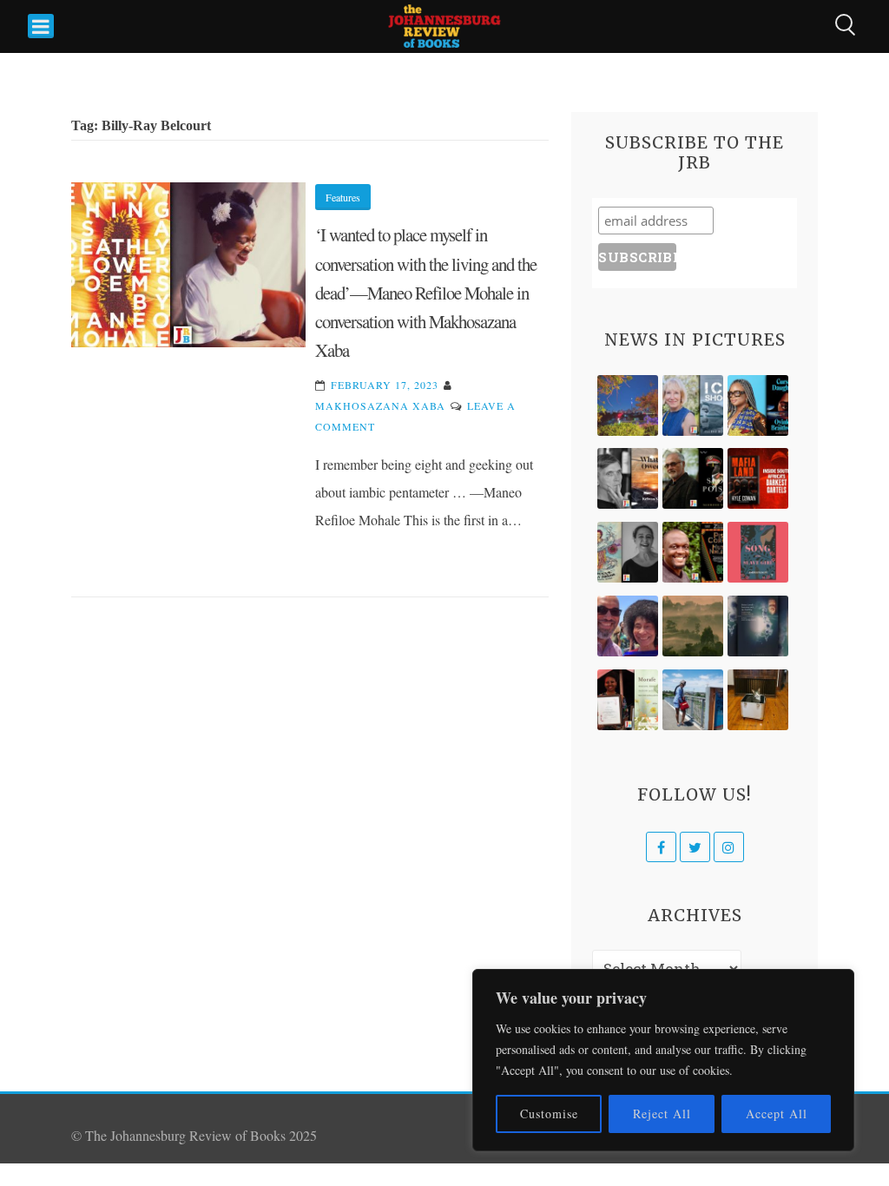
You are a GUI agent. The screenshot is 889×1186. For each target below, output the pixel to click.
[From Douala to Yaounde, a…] (692, 626)
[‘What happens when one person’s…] (692, 552)
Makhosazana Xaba (380, 405)
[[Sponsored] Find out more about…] (758, 552)
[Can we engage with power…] (692, 478)
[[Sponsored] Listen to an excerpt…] (758, 405)
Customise (549, 1113)
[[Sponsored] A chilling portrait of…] (758, 478)
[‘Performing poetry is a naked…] (627, 552)
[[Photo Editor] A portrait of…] (692, 699)
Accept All (776, 1113)
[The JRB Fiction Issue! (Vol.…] (627, 405)
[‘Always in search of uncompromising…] (627, 478)
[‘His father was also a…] (627, 699)
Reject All (662, 1113)
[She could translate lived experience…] (627, 626)
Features (343, 197)
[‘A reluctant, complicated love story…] (692, 405)
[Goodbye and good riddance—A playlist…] (758, 699)
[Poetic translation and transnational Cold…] (758, 626)
